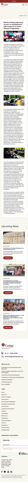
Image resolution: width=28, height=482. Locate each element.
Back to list (22, 15)
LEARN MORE (8, 258)
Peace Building (5, 384)
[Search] (26, 5)
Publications (4, 418)
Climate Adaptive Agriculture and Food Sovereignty (12, 372)
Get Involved (4, 406)
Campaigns (4, 413)
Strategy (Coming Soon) (8, 404)
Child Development (6, 382)
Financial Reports (6, 420)
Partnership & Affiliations (8, 401)
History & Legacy (6, 397)
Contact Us (4, 425)
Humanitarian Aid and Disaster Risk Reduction (11, 368)
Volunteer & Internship (7, 408)
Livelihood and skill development (10, 375)
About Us (4, 394)
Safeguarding (5, 430)
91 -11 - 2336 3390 (11, 353)
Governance (4, 399)
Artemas (20, 477)
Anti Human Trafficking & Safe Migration (12, 377)
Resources (4, 415)
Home (3, 392)
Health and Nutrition (7, 379)
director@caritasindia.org (14, 356)
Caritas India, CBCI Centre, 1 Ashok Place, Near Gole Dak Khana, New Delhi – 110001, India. (6, 463)
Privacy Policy (5, 427)
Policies (3, 423)
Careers (3, 411)
